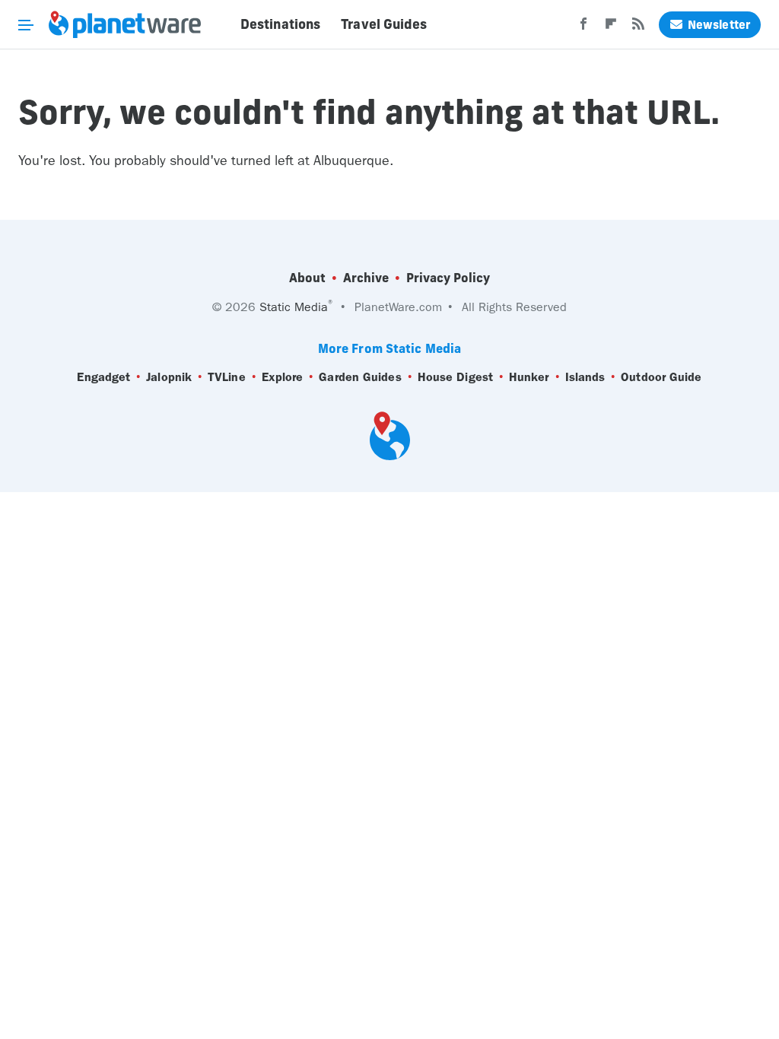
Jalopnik (169, 377)
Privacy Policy (448, 277)
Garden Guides (360, 377)
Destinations (280, 24)
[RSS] (638, 28)
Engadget (103, 377)
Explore (283, 377)
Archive (366, 277)
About (307, 277)
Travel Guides (384, 24)
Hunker (529, 377)
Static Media (293, 307)
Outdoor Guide (661, 377)
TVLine (227, 377)
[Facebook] (583, 28)
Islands (585, 377)
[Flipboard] (611, 28)
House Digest (455, 377)
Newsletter (719, 24)
